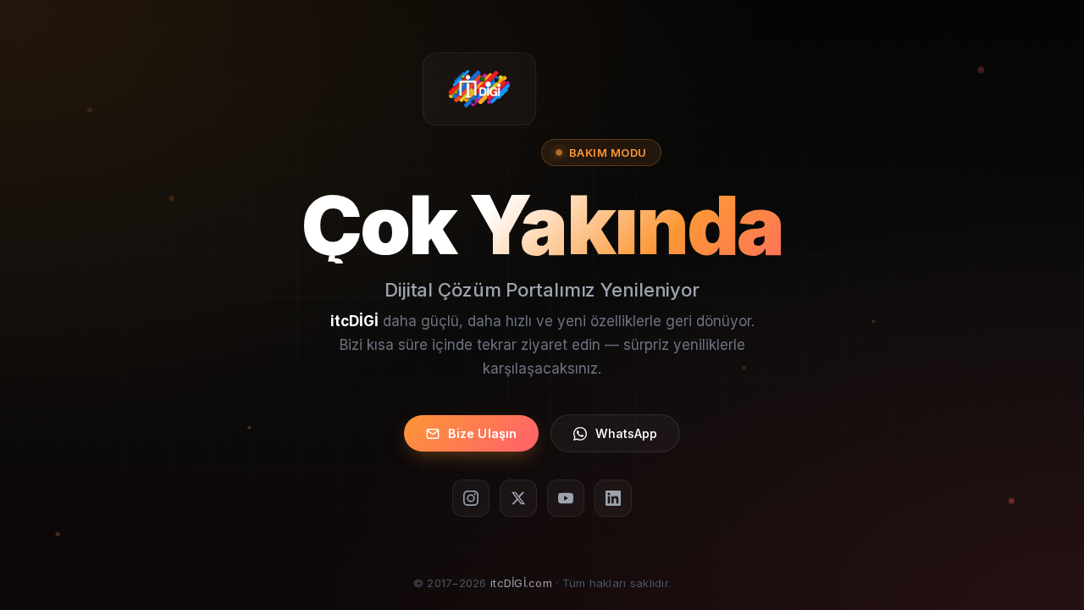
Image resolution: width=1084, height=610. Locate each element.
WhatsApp (626, 433)
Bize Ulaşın (482, 433)
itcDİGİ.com (521, 583)
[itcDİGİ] (479, 89)
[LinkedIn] (613, 498)
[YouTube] (565, 498)
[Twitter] (518, 498)
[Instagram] (470, 498)
